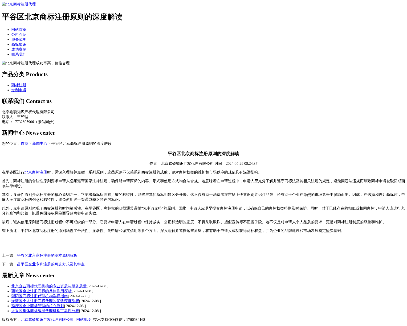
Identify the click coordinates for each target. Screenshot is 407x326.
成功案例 (18, 49)
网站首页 (18, 30)
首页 (24, 143)
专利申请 (18, 90)
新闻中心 (39, 143)
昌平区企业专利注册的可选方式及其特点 (51, 264)
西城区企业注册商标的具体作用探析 (41, 291)
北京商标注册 (35, 172)
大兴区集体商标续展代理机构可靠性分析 (45, 311)
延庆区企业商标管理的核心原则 (37, 306)
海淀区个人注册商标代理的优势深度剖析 (45, 301)
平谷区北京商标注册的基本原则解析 (47, 255)
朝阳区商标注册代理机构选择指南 (39, 296)
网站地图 (83, 320)
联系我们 (18, 54)
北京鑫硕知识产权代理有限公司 (47, 320)
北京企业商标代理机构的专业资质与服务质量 (49, 286)
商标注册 (18, 85)
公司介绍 (18, 35)
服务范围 (18, 39)
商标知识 (18, 44)
